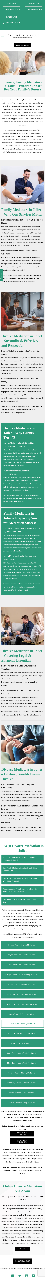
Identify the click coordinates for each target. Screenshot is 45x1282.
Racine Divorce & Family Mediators (21, 1093)
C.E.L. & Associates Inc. (20, 1268)
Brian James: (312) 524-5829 (22, 1133)
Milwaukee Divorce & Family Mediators (21, 1063)
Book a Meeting (22, 45)
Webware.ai (41, 1268)
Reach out (36, 584)
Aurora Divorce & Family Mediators (21, 1014)
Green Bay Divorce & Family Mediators (21, 1083)
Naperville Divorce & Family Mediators (21, 965)
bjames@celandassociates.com (14, 926)
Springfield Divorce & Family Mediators (21, 1053)
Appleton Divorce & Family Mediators (21, 1103)
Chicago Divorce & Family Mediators (21, 945)
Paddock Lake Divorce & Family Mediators (21, 1004)
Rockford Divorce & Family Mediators (21, 1033)
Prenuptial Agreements (22, 1121)
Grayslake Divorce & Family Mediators (21, 955)
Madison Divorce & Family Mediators (21, 1073)
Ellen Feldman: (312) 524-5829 (22, 1141)
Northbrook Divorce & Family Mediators (21, 994)
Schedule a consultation (22, 498)
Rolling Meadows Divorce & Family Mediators (21, 975)
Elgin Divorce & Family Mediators (21, 1043)
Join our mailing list (22, 1261)
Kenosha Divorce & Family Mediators (21, 985)
